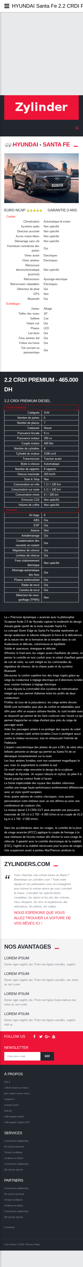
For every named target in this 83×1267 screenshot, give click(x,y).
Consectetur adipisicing (16, 1141)
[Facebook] (34, 1036)
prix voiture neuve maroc (17, 1093)
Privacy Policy (32, 1244)
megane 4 (9, 1099)
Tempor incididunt (13, 1152)
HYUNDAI (25, 144)
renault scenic (11, 1105)
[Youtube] (53, 1036)
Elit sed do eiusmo (13, 1169)
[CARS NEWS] (41, 107)
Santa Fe (56, 144)
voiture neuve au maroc (16, 1087)
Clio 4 (7, 1082)
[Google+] (47, 1036)
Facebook (9, 1227)
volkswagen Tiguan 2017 (17, 1122)
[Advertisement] (41, 53)
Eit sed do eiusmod (14, 1146)
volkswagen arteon (14, 1116)
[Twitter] (41, 1036)
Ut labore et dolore (13, 1158)
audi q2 (8, 1110)
